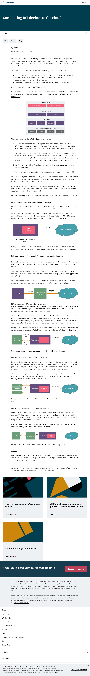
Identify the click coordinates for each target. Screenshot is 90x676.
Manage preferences (79, 669)
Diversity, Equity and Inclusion (13, 637)
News (4, 633)
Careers (5, 641)
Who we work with (8, 626)
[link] (76, 569)
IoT (5, 41)
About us (5, 614)
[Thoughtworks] (8, 2)
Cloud (12, 41)
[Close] (88, 665)
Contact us (6, 645)
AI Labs (5, 629)
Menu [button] (84, 2)
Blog (20, 41)
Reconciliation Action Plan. (21, 602)
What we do (6, 618)
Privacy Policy (53, 673)
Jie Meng (17, 48)
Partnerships (6, 622)
